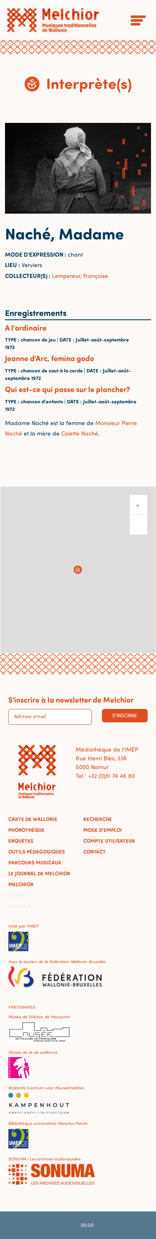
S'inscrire (124, 715)
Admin (16, 895)
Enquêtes (20, 840)
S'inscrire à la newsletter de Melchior (71, 700)
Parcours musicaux (34, 862)
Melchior (21, 884)
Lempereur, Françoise (80, 275)
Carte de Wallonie (32, 819)
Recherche (97, 819)
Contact (94, 851)
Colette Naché (79, 433)
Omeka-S (19, 905)
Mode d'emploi (102, 829)
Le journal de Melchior (39, 873)
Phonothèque (26, 829)
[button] (78, 570)
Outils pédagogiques (36, 851)
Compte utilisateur (109, 840)
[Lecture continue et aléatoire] (110, 1225)
